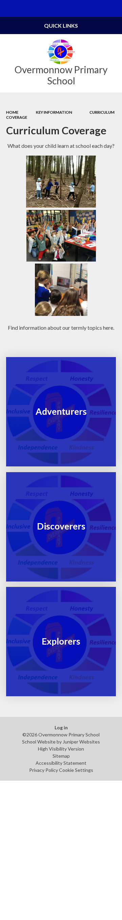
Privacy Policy (43, 770)
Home (12, 112)
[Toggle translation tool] (96, 8)
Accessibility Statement (61, 763)
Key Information (54, 112)
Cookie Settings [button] (76, 770)
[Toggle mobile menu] (8, 8)
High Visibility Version (61, 749)
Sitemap (61, 756)
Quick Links (61, 25)
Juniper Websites (81, 742)
